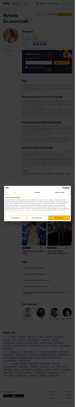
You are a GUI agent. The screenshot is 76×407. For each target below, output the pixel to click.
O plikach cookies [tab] (59, 192)
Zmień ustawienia (36, 217)
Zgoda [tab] (15, 192)
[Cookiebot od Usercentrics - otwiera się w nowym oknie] (63, 188)
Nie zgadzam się (16, 217)
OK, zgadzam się (59, 217)
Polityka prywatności (11, 213)
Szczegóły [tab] (37, 192)
